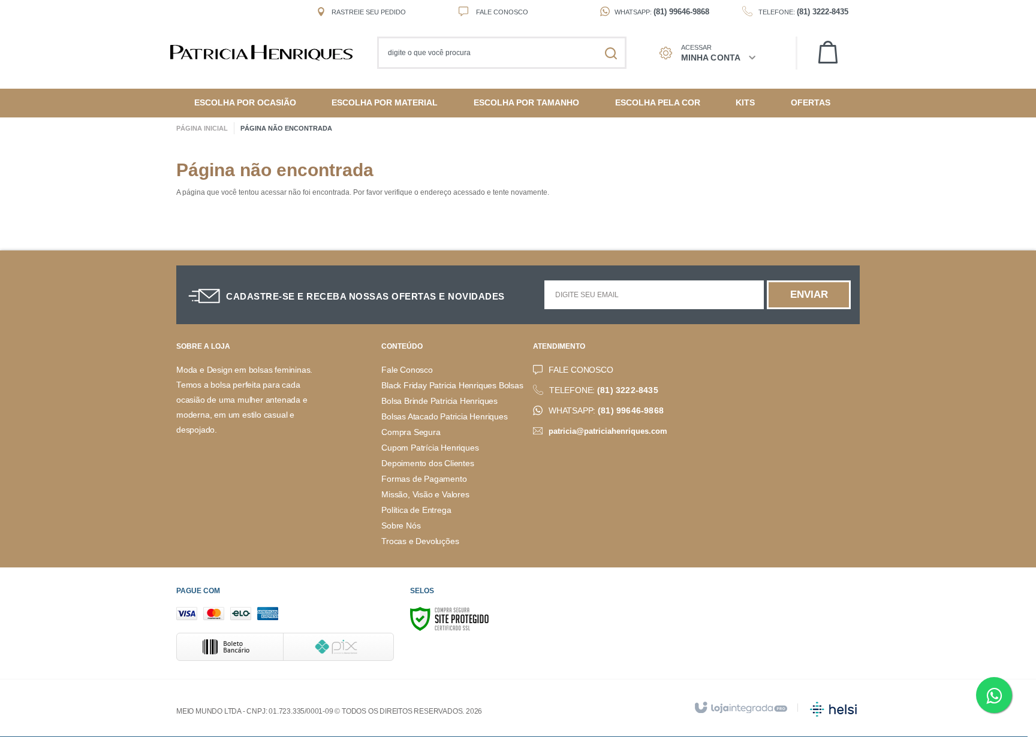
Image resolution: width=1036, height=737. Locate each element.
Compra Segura (410, 432)
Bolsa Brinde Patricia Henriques (439, 401)
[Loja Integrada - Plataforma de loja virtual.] (740, 708)
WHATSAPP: (606, 410)
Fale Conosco (501, 12)
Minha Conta (710, 57)
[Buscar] (611, 53)
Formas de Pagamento (423, 479)
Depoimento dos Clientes (427, 463)
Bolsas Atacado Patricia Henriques (444, 416)
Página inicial (202, 128)
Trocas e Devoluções (420, 541)
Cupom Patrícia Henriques (429, 447)
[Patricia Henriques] (267, 53)
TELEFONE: (603, 390)
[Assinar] (809, 294)
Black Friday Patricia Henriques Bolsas (452, 385)
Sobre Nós (400, 525)
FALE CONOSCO (581, 370)
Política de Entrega (416, 510)
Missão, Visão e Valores (425, 494)
